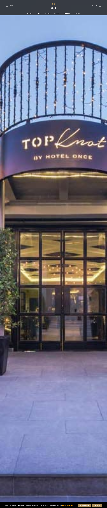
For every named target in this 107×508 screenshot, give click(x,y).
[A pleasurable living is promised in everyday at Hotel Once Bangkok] (53, 9)
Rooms (29, 13)
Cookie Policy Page (67, 505)
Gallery (77, 13)
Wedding (57, 13)
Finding (67, 13)
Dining (47, 13)
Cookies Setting (85, 505)
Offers (38, 13)
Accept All (97, 505)
